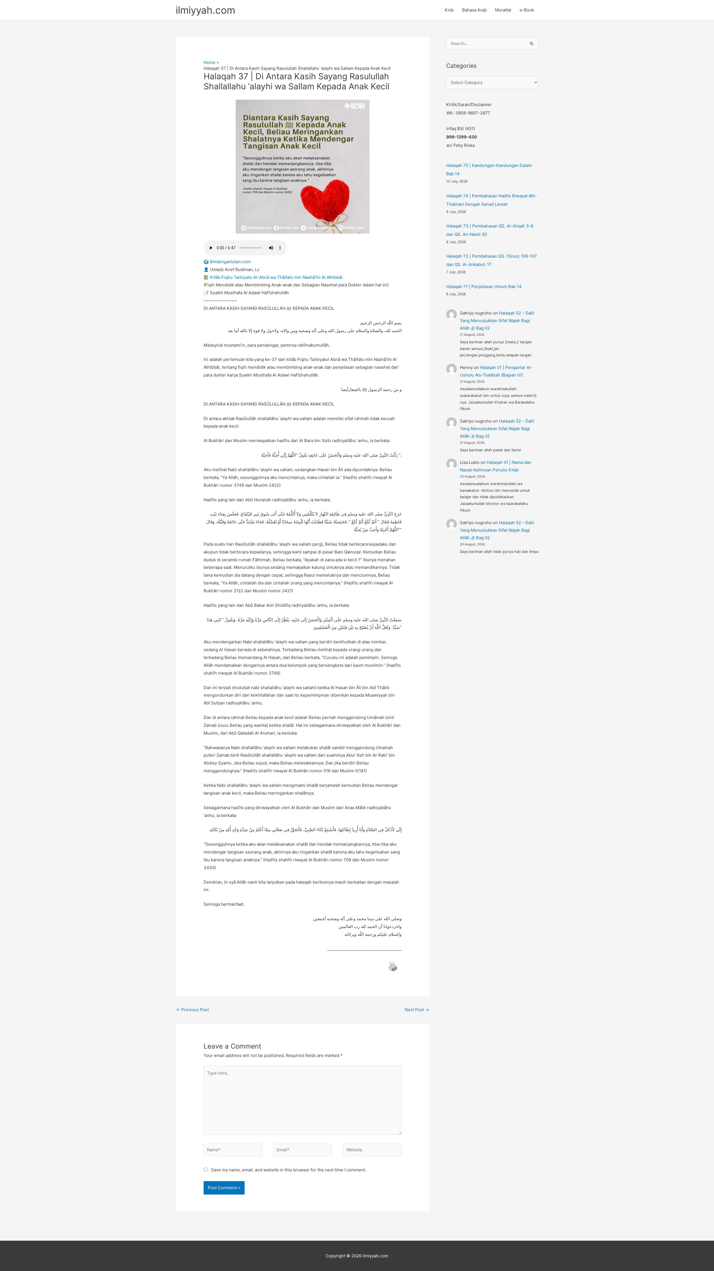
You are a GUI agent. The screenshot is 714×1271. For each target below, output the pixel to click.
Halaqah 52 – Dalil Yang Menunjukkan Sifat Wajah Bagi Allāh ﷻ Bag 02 (497, 320)
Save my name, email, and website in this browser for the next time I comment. (288, 1169)
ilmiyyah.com (205, 10)
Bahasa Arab (474, 10)
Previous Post (192, 1009)
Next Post (417, 1009)
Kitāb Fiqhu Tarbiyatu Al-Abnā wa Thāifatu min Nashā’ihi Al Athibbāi (276, 277)
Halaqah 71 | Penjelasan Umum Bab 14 (484, 286)
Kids (449, 10)
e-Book (527, 10)
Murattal (503, 10)
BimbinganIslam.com (230, 261)
